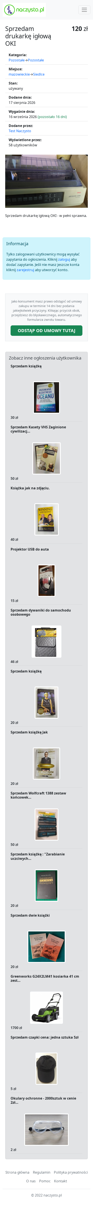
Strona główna (17, 1172)
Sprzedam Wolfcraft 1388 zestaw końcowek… (38, 795)
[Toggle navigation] (84, 9)
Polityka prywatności (71, 1172)
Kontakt (60, 1181)
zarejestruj (25, 269)
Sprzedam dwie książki (30, 915)
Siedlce (39, 74)
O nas (31, 1181)
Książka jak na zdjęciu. (30, 488)
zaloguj (64, 259)
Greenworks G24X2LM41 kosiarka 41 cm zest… (45, 978)
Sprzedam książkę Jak (29, 732)
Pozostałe (17, 60)
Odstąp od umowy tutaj (46, 330)
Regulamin (41, 1172)
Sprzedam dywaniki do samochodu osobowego (41, 612)
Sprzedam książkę (26, 366)
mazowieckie (19, 74)
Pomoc (45, 1181)
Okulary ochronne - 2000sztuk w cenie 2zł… (43, 1100)
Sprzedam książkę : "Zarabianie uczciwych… (38, 856)
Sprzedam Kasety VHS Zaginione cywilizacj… (38, 429)
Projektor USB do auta (30, 549)
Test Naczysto (20, 130)
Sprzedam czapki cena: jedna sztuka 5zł (45, 1037)
